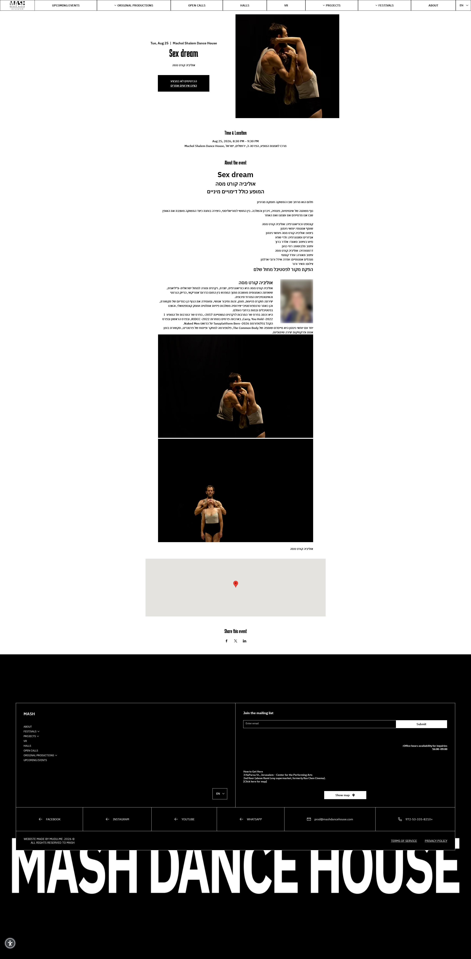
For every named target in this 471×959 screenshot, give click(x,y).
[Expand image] (235, 386)
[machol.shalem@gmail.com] (329, 819)
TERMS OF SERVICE (404, 841)
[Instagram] (117, 819)
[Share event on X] (235, 640)
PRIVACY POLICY (436, 841)
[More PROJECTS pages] (324, 5)
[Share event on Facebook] (226, 640)
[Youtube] (184, 819)
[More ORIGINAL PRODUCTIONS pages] (115, 5)
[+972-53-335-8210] (415, 819)
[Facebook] (49, 819)
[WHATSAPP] (250, 819)
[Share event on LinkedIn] (244, 640)
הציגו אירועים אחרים (184, 85)
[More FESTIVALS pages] (376, 5)
